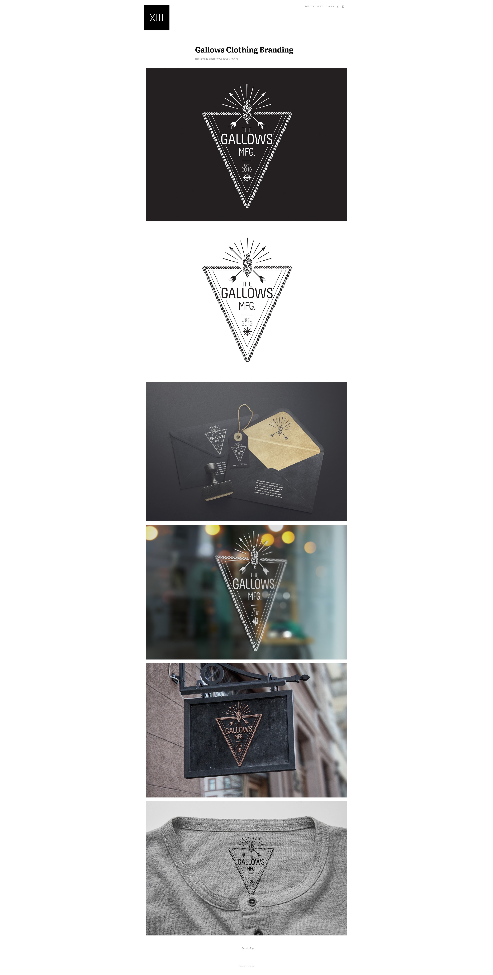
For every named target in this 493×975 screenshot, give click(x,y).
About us (309, 6)
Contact (330, 6)
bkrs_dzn (251, 966)
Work (320, 7)
